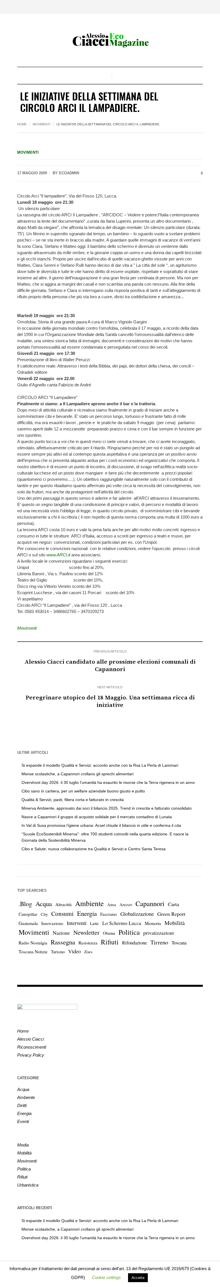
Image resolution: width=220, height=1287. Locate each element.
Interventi (77, 923)
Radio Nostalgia (33, 943)
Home (22, 124)
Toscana (179, 942)
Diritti (22, 1105)
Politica (129, 932)
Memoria (153, 923)
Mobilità (174, 923)
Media (23, 1144)
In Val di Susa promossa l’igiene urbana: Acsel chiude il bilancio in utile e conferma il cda (101, 825)
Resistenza (87, 943)
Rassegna (63, 942)
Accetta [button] (137, 1278)
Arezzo (125, 904)
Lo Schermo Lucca (121, 923)
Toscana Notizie (33, 951)
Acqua (44, 903)
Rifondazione (134, 942)
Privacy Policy (30, 1055)
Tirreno (159, 942)
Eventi (23, 1121)
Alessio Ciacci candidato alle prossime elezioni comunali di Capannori (110, 665)
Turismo (58, 951)
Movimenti (41, 124)
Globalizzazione (137, 913)
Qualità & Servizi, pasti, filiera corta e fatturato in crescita (72, 799)
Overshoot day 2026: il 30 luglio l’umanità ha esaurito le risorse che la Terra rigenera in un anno (108, 782)
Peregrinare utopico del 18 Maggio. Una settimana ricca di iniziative (110, 701)
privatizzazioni (158, 932)
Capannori (149, 903)
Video (74, 951)
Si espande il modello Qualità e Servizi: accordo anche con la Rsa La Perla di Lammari (99, 765)
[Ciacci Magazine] (110, 40)
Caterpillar (28, 914)
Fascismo (108, 914)
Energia (87, 913)
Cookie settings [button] (106, 1277)
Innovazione (52, 923)
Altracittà (63, 904)
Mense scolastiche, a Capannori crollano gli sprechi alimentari (77, 774)
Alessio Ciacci (30, 1039)
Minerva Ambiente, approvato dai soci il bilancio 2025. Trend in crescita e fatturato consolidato (106, 808)
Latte (94, 923)
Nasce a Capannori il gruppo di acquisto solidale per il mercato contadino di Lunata (96, 816)
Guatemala (28, 923)
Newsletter (86, 932)
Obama (109, 933)
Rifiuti (110, 942)
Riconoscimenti (31, 1047)
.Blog (25, 903)
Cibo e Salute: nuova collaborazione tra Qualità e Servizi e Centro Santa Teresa (93, 849)
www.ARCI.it (58, 554)
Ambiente (89, 903)
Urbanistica (27, 1185)
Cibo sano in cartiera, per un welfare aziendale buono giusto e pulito (83, 791)
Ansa (111, 904)
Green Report (171, 913)
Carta (173, 904)
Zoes (88, 951)
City (44, 914)
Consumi (62, 914)
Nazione (61, 932)
